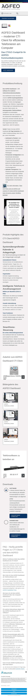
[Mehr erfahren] (14, 371)
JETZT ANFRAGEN (8, 70)
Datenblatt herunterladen (8, 18)
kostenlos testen (20, 669)
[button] (18, 516)
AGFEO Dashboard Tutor (9, 590)
